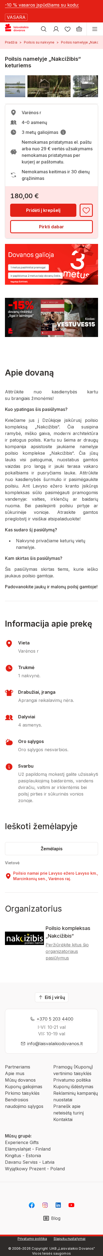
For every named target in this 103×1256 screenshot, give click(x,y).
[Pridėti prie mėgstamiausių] (86, 210)
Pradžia (11, 42)
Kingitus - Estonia (23, 1155)
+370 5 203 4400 (55, 1019)
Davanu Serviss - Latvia (29, 1162)
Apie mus (14, 1073)
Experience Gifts (22, 1142)
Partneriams (17, 1067)
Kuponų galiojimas (23, 1086)
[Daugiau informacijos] (63, 132)
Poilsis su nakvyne (39, 42)
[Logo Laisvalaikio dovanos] (19, 29)
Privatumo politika (72, 1080)
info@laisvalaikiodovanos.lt (55, 1043)
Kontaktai (63, 1119)
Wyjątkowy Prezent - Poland (35, 1168)
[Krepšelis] (79, 29)
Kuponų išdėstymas (73, 1086)
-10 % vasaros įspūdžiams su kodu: (42, 5)
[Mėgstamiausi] (67, 29)
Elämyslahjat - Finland (28, 1149)
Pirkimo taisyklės (22, 1093)
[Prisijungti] (56, 29)
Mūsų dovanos (20, 1080)
